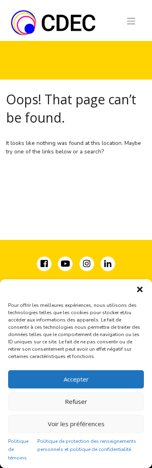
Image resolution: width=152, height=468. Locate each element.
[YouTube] (65, 265)
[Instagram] (87, 265)
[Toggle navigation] (131, 21)
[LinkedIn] (108, 265)
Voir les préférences (76, 424)
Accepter (76, 379)
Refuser (76, 401)
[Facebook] (45, 265)
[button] (140, 289)
